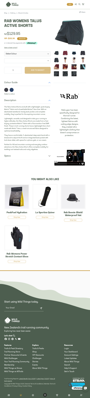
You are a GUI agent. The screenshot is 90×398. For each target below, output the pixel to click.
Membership (9, 365)
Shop (5, 13)
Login (66, 349)
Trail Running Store (12, 352)
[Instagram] (9, 339)
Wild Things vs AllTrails (13, 372)
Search (67, 365)
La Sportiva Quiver (45, 212)
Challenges (36, 358)
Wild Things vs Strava (13, 368)
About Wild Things (39, 368)
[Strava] (15, 339)
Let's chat (8, 336)
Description (10, 100)
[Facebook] (5, 339)
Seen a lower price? (10, 47)
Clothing (12, 13)
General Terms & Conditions (34, 384)
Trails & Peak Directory (13, 349)
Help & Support (70, 368)
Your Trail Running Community (16, 362)
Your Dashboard (71, 352)
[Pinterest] (12, 339)
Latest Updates (70, 358)
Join (70, 4)
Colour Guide (11, 82)
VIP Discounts (38, 355)
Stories (35, 362)
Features (7, 345)
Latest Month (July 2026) (27, 379)
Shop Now (17, 217)
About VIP (22, 38)
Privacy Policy (17, 386)
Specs (7, 156)
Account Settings (71, 355)
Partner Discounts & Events (15, 355)
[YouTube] (19, 339)
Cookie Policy (27, 386)
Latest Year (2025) (43, 379)
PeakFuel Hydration (17, 212)
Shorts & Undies (23, 13)
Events (35, 365)
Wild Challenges (10, 358)
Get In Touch (69, 372)
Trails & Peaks (38, 349)
